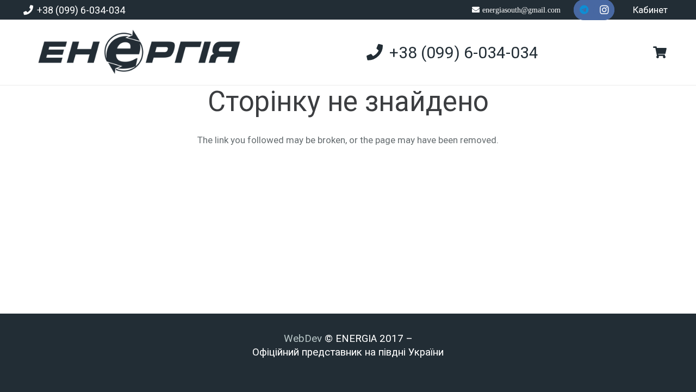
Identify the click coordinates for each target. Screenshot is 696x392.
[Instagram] (604, 10)
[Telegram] (584, 10)
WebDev (304, 339)
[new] (134, 52)
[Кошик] (660, 52)
